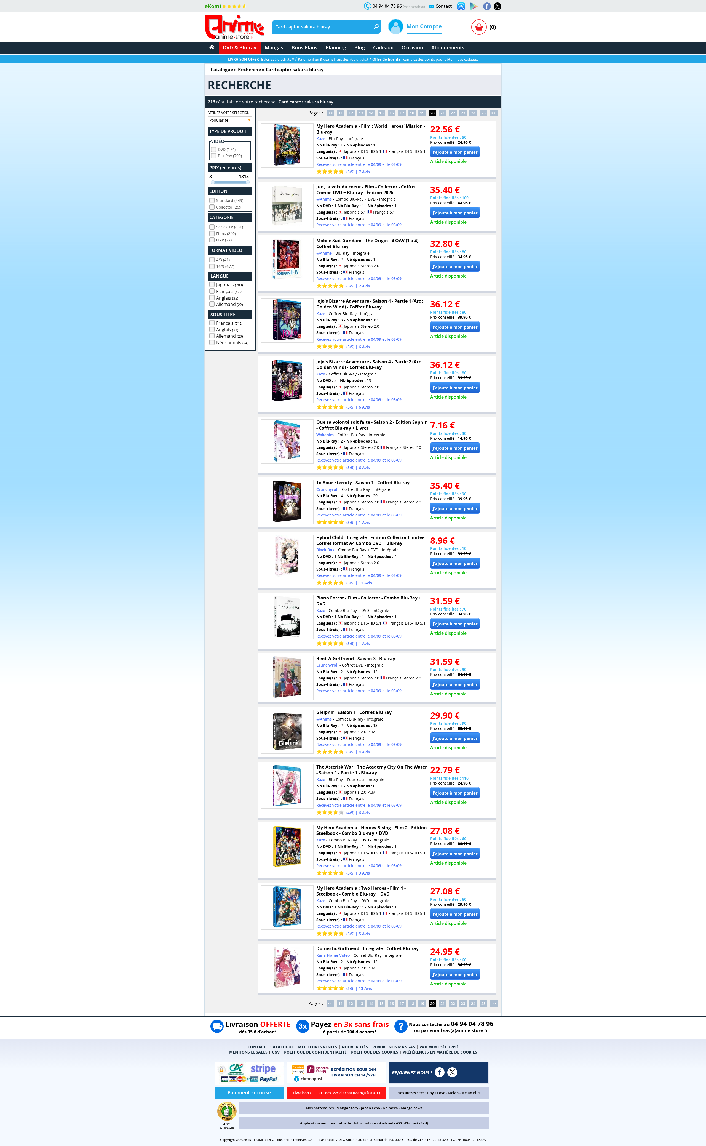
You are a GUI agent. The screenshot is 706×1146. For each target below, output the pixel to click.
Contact (443, 6)
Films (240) (226, 233)
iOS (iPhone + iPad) (412, 1123)
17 (402, 113)
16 (391, 113)
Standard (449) (229, 200)
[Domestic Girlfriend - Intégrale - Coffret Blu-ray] (287, 968)
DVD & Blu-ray (239, 47)
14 (371, 113)
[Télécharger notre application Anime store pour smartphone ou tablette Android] (474, 6)
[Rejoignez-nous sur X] (497, 6)
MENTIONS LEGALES (248, 1052)
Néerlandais (232, 343)
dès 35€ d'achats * (261, 59)
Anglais (227, 298)
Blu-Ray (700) (230, 155)
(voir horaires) (414, 6)
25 (483, 113)
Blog (359, 47)
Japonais (229, 285)
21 (442, 113)
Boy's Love (436, 1092)
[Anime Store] (234, 27)
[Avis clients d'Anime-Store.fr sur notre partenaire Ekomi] (226, 6)
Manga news (411, 1107)
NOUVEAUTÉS (355, 1046)
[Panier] (479, 27)
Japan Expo (370, 1107)
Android (386, 1123)
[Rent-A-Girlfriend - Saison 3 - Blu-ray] (287, 678)
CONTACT (257, 1046)
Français (229, 291)
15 (381, 113)
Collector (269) (229, 207)
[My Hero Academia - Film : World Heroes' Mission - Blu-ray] (287, 145)
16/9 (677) (225, 266)
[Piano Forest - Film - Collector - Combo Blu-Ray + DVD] (287, 617)
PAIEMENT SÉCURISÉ (439, 1046)
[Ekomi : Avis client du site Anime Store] (227, 1119)
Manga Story (347, 1107)
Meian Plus (470, 1092)
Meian (453, 1092)
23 (463, 113)
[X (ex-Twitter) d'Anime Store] (452, 1072)
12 (351, 113)
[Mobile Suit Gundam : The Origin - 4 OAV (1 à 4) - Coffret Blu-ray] (287, 260)
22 (453, 113)
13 (361, 113)
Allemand (229, 304)
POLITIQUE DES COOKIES (374, 1052)
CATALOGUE (282, 1046)
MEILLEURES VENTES (317, 1046)
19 (422, 113)
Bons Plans (304, 47)
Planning (336, 47)
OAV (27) (224, 239)
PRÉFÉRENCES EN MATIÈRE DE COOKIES (440, 1052)
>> (493, 113)
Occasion (412, 47)
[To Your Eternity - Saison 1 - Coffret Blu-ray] (287, 502)
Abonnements (447, 47)
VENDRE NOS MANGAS (393, 1046)
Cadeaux (383, 47)
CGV (276, 1052)
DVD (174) (227, 149)
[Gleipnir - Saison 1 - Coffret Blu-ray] (287, 732)
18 (412, 113)
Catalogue (222, 69)
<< (330, 113)
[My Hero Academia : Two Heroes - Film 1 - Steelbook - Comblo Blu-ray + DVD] (287, 907)
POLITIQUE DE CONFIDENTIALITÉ (315, 1052)
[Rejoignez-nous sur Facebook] (487, 6)
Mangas (274, 47)
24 (473, 113)
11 (340, 113)
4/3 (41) (223, 259)
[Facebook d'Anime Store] (440, 1072)
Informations (365, 1123)
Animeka (390, 1107)
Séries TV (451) (229, 227)
